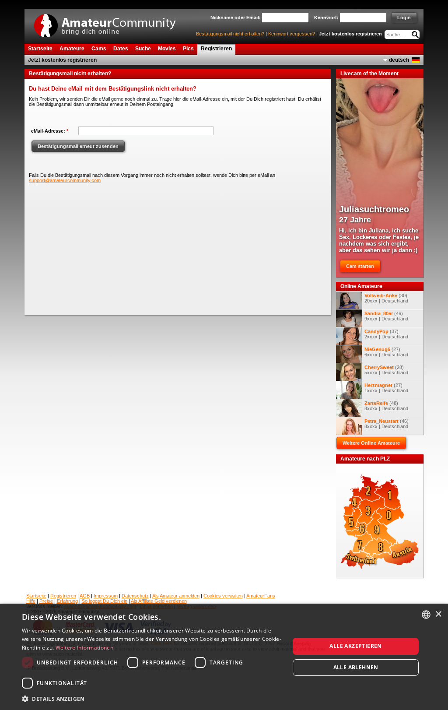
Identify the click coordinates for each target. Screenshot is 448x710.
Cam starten (360, 266)
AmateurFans (260, 595)
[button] (152, 698)
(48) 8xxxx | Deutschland (386, 406)
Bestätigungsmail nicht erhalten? (230, 33)
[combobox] (426, 614)
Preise (46, 601)
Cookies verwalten (223, 595)
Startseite (36, 595)
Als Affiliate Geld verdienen (159, 601)
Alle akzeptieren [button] (355, 646)
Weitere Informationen (84, 647)
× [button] (438, 614)
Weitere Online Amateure (371, 443)
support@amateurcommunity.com (65, 180)
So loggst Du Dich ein (104, 601)
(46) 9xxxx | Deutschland (386, 316)
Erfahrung (67, 601)
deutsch (399, 60)
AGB (85, 595)
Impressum (106, 595)
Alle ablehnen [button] (355, 667)
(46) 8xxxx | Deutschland (386, 423)
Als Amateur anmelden (176, 595)
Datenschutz (135, 595)
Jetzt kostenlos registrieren (350, 33)
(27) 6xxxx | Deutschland (386, 352)
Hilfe (30, 601)
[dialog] (224, 657)
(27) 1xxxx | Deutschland (386, 388)
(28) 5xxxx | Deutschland (386, 370)
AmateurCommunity (109, 22)
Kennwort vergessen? (291, 33)
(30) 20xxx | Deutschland (386, 298)
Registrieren (63, 595)
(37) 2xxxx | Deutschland (386, 334)
